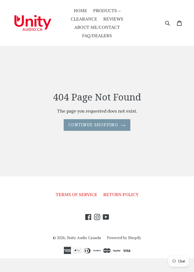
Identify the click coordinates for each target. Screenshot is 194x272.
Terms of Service (76, 194)
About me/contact (97, 27)
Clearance (84, 19)
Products (108, 10)
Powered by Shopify (124, 237)
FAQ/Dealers (97, 35)
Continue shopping (93, 124)
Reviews (113, 19)
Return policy (121, 194)
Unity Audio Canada (84, 237)
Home (80, 10)
